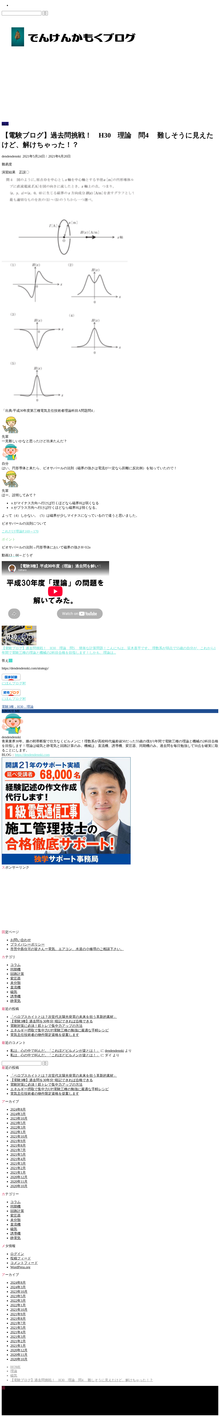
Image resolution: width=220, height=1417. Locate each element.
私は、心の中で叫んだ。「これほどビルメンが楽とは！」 (55, 1050)
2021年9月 (18, 1141)
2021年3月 (18, 1163)
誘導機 (15, 996)
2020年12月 (19, 1177)
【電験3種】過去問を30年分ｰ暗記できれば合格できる (51, 1021)
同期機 (15, 969)
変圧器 (15, 978)
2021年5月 (18, 1154)
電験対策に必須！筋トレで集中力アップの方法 (46, 1026)
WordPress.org (20, 1267)
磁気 (5, 124)
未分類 (15, 983)
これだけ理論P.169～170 (20, 531)
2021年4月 (18, 1159)
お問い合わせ (18, 5)
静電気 (15, 1001)
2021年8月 (18, 1145)
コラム (15, 965)
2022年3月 (18, 1127)
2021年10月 (19, 1136)
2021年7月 (18, 1150)
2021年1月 (18, 1172)
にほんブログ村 (14, 683)
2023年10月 (19, 1118)
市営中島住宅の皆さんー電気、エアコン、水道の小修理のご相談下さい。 (67, 949)
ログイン (17, 1254)
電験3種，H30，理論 (18, 706)
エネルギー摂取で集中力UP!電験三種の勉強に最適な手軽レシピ (59, 1030)
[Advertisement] (110, 89)
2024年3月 (18, 1114)
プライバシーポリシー (27, 944)
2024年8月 (18, 1109)
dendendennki (114, 1050)
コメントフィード (24, 1263)
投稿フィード (20, 1258)
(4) (10, 660)
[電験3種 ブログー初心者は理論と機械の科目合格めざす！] (73, 47)
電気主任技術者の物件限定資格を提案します (44, 1035)
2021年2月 (18, 1168)
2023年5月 (18, 1123)
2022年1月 (18, 1132)
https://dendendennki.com (32, 755)
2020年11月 (19, 1181)
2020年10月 (19, 1186)
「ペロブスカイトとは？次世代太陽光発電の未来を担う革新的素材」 (63, 1017)
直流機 (15, 987)
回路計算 (17, 974)
